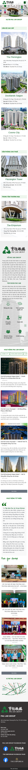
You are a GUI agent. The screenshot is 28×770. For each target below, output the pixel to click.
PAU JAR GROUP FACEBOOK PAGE (14, 743)
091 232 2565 (4, 736)
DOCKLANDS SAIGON (16, 353)
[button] (25, 2)
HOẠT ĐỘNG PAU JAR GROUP (14, 350)
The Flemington (14, 57)
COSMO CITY (5, 353)
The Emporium (14, 225)
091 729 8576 (4, 733)
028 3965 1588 (4, 729)
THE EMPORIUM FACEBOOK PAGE (14, 754)
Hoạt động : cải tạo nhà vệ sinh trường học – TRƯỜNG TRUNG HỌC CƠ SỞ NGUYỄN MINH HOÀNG (14, 638)
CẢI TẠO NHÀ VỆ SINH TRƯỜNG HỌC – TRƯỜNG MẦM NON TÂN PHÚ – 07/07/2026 (14, 611)
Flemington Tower (14, 179)
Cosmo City (14, 132)
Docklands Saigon (14, 95)
